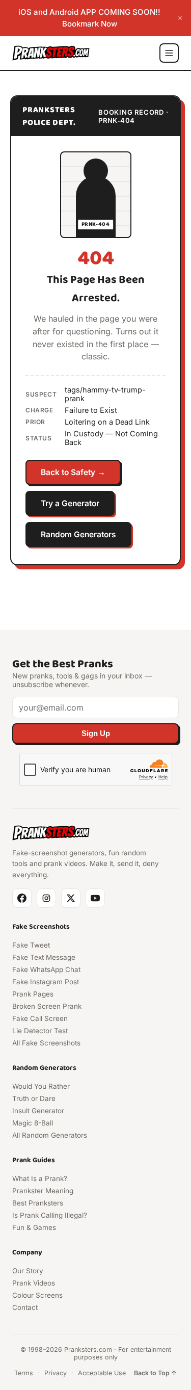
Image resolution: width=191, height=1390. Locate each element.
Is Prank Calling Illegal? (49, 1215)
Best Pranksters (37, 1203)
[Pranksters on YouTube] (95, 898)
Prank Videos (33, 1283)
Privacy (55, 1373)
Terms (23, 1373)
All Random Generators (49, 1135)
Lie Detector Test (40, 1031)
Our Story (27, 1271)
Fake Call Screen (40, 1018)
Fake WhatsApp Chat (46, 969)
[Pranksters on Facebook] (22, 898)
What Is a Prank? (39, 1178)
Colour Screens (37, 1295)
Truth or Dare (34, 1098)
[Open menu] (169, 53)
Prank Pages (32, 994)
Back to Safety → (73, 472)
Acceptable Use (102, 1373)
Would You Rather (41, 1086)
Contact (25, 1307)
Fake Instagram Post (45, 982)
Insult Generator (38, 1111)
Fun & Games (34, 1227)
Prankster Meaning (42, 1191)
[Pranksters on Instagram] (46, 898)
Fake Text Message (43, 957)
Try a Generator (70, 503)
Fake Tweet (31, 945)
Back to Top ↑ (155, 1373)
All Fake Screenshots (46, 1043)
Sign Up (95, 733)
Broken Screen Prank (46, 1006)
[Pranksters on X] (70, 898)
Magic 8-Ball (32, 1123)
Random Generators (78, 534)
